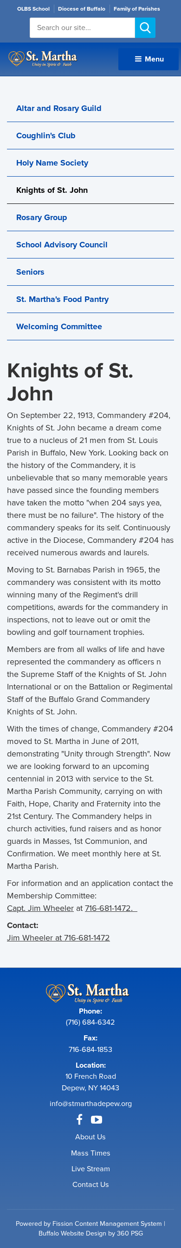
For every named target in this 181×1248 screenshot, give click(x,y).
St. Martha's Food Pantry (62, 299)
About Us (90, 1136)
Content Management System (118, 1223)
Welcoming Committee (59, 326)
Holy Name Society (52, 163)
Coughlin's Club (46, 135)
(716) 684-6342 (90, 1022)
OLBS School (33, 9)
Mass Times (90, 1153)
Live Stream (90, 1168)
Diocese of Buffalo (81, 9)
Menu (153, 59)
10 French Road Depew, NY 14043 (90, 1082)
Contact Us (90, 1184)
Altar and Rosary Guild (59, 108)
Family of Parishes (137, 9)
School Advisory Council (62, 245)
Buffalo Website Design (72, 1233)
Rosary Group (41, 217)
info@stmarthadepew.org (91, 1103)
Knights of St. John (52, 190)
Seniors (30, 272)
